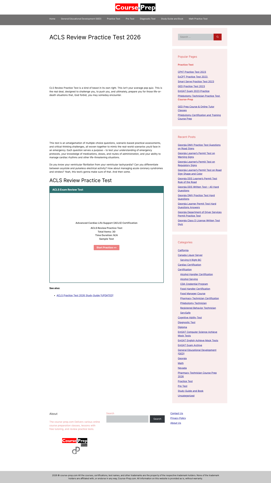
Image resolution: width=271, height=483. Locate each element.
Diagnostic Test (147, 18)
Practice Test (113, 18)
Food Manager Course (192, 293)
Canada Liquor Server (190, 255)
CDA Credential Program (194, 284)
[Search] (218, 37)
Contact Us (176, 413)
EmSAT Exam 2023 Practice (193, 91)
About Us (175, 423)
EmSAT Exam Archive (190, 345)
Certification (185, 269)
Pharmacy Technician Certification (199, 298)
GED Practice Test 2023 (191, 86)
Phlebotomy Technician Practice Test (199, 96)
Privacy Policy (178, 418)
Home (52, 18)
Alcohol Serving (189, 279)
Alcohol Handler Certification (196, 274)
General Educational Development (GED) (81, 18)
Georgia (182, 358)
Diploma (182, 327)
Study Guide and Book (172, 18)
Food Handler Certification (195, 288)
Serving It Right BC (190, 260)
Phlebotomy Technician (193, 303)
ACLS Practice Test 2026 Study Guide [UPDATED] (85, 295)
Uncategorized (186, 395)
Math (181, 363)
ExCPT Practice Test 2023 (193, 76)
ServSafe (185, 312)
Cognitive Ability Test (190, 317)
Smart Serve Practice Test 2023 (196, 81)
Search (110, 413)
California (183, 250)
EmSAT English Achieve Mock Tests (198, 340)
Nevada (182, 368)
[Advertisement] (106, 65)
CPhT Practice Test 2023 (192, 71)
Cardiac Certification (189, 264)
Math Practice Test (198, 18)
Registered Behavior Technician (198, 308)
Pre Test (130, 18)
